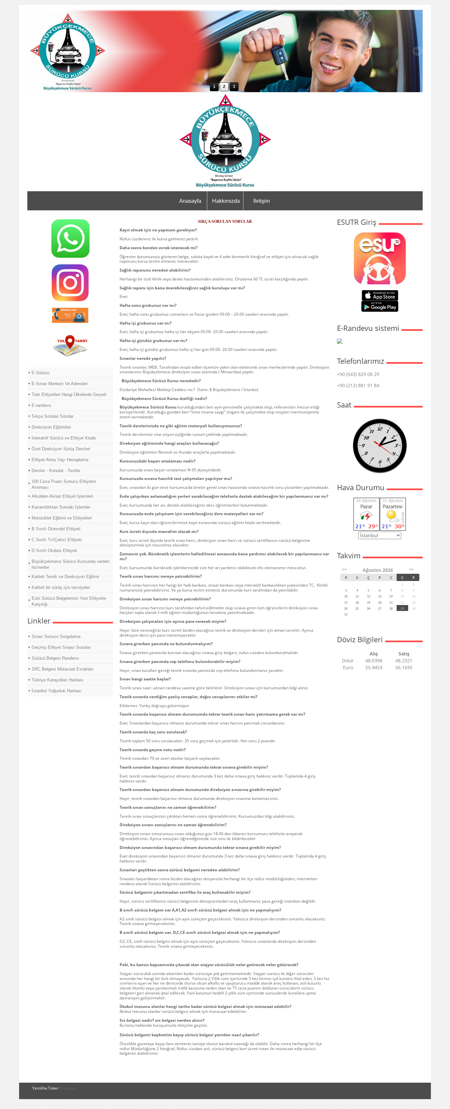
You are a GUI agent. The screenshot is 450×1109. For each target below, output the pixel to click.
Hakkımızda (226, 201)
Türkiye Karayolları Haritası (58, 679)
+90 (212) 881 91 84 (358, 385)
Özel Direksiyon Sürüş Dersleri (61, 448)
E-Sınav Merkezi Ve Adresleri (60, 383)
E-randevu (41, 405)
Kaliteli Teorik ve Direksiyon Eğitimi (65, 576)
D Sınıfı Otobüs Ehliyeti (54, 550)
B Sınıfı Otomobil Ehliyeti (56, 528)
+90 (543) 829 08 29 (358, 374)
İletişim (261, 201)
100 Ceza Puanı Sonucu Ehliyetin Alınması (64, 484)
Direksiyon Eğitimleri (51, 427)
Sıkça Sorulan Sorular (52, 416)
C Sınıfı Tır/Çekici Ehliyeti (57, 539)
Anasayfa (190, 201)
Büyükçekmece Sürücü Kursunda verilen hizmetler (70, 564)
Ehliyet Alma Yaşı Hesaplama (60, 459)
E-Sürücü (40, 372)
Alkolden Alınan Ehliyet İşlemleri (62, 496)
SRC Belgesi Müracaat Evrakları (63, 669)
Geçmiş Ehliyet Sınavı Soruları (61, 647)
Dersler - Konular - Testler (56, 470)
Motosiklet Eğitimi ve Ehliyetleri (62, 517)
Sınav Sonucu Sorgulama (56, 636)
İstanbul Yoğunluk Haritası (57, 690)
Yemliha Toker (45, 1088)
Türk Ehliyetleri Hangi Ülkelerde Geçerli (69, 394)
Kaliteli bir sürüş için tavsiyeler (61, 587)
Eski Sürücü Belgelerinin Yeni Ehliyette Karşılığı (69, 601)
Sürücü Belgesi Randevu (55, 658)
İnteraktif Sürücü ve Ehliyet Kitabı (64, 438)
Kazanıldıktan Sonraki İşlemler (61, 507)
